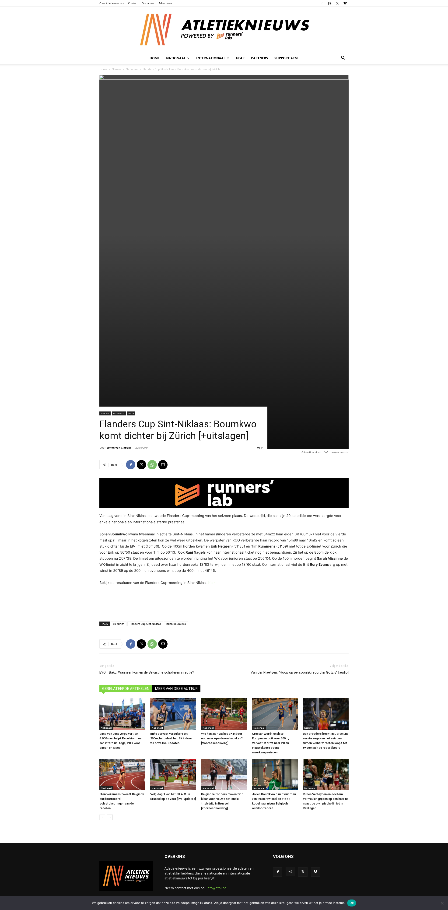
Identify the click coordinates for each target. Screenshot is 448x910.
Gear (240, 58)
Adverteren (165, 3)
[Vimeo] (345, 3)
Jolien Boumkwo (176, 623)
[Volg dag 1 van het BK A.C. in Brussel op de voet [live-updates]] (173, 774)
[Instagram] (329, 3)
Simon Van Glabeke (119, 447)
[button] (343, 58)
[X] (337, 3)
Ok (352, 903)
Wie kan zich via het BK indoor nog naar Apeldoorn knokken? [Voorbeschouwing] (222, 738)
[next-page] (110, 817)
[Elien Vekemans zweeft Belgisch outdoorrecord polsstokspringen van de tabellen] (122, 774)
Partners (259, 58)
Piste (131, 413)
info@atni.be (216, 888)
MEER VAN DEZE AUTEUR (176, 688)
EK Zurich (118, 623)
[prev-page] (102, 817)
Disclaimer (148, 3)
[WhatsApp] (152, 464)
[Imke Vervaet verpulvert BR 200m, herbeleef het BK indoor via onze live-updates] (173, 714)
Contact (132, 3)
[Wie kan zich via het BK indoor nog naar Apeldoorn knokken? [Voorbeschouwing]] (224, 714)
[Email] (163, 464)
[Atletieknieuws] (224, 30)
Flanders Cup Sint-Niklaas (145, 623)
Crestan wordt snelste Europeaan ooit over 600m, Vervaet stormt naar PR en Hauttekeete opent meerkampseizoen (270, 743)
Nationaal (132, 69)
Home (155, 58)
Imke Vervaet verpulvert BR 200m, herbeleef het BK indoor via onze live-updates (171, 738)
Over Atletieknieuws (111, 3)
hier (211, 582)
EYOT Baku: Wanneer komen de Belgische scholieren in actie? (146, 672)
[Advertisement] (224, 602)
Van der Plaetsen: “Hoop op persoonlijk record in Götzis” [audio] (300, 672)
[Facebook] (322, 3)
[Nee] (442, 903)
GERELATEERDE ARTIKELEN (125, 688)
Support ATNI (286, 58)
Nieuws (116, 69)
